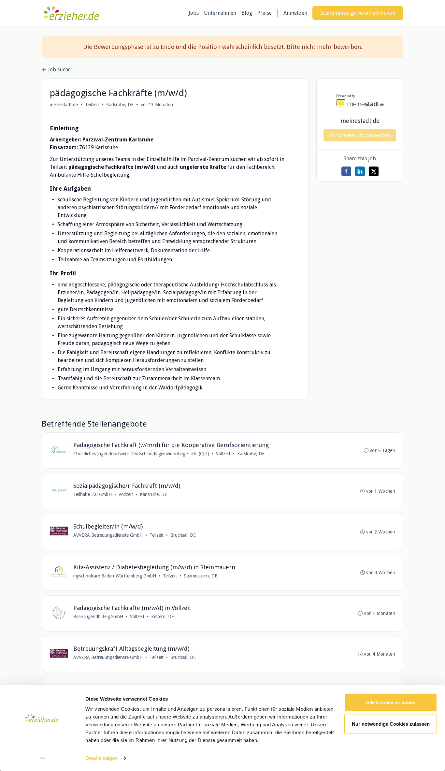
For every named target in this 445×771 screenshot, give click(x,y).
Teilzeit (92, 104)
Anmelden (295, 13)
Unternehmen (220, 13)
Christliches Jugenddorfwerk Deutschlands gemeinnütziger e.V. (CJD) (141, 453)
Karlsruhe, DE (120, 104)
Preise (264, 13)
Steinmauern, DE (200, 575)
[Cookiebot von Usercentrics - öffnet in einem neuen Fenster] (42, 758)
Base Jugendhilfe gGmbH (98, 616)
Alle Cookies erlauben (391, 702)
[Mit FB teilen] (346, 171)
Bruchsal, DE (183, 535)
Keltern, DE (162, 616)
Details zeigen (101, 758)
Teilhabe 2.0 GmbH (92, 494)
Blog (246, 13)
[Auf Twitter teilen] (374, 171)
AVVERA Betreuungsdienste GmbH (108, 535)
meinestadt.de (64, 104)
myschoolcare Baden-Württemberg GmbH (114, 575)
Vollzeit (223, 453)
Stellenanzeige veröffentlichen (358, 13)
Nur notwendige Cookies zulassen (391, 723)
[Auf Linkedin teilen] (360, 171)
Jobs (194, 13)
